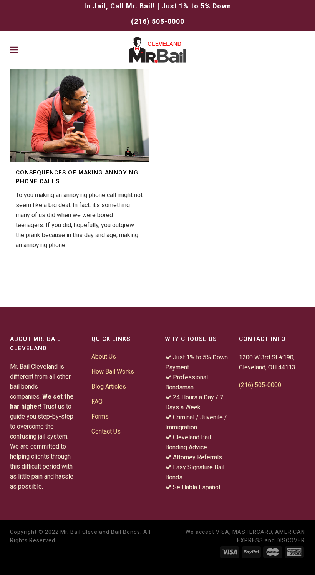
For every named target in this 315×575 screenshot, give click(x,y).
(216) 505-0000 (157, 21)
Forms (100, 416)
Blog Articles (108, 386)
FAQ (97, 401)
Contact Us (106, 431)
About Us (103, 356)
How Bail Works (112, 371)
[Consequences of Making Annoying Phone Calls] (79, 115)
